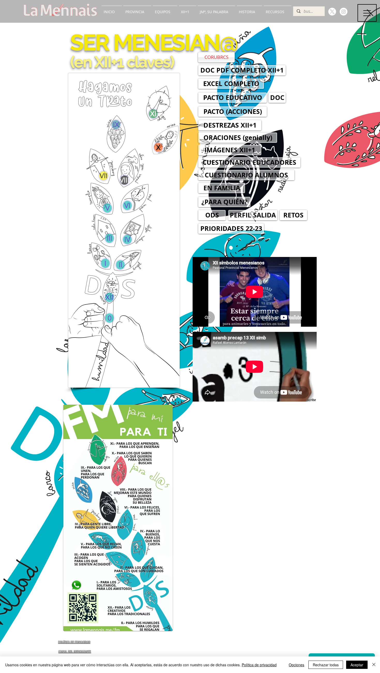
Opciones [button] (296, 664)
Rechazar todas (326, 664)
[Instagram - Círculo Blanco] (343, 11)
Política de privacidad (259, 664)
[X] (332, 11)
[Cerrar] (374, 665)
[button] (137, 9)
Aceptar (357, 664)
